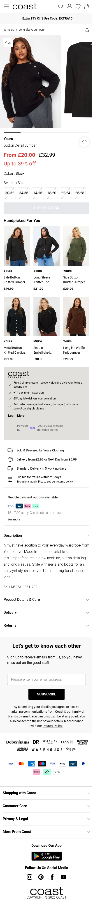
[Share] (84, 30)
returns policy (64, 474)
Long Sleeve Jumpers (31, 29)
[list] (45, 82)
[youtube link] (62, 870)
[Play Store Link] (45, 849)
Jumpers (9, 29)
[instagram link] (28, 870)
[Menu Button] (6, 6)
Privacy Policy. (59, 719)
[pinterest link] (39, 870)
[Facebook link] (50, 870)
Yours (8, 135)
